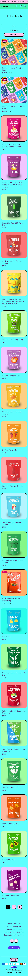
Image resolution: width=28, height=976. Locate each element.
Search (9, 924)
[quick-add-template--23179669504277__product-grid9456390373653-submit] (23, 314)
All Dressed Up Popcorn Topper (12, 262)
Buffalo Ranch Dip (10, 450)
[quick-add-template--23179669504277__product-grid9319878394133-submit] (23, 461)
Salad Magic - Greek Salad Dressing (13, 750)
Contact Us (8, 935)
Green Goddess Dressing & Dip (13, 674)
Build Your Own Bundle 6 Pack (13, 69)
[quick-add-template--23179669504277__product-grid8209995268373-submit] (23, 686)
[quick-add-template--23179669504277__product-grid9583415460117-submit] (23, 157)
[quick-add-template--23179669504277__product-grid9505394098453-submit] (23, 236)
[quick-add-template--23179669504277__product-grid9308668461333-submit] (23, 81)
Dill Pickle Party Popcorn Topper (12, 561)
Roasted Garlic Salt (10, 896)
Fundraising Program (14, 929)
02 (14, 907)
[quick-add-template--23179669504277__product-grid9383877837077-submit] (23, 425)
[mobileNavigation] (25, 6)
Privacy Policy (19, 935)
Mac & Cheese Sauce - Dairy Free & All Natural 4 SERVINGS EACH (13, 301)
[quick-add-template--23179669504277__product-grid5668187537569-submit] (23, 798)
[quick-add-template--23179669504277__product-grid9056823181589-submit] (23, 535)
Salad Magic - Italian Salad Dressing (13, 712)
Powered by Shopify (14, 972)
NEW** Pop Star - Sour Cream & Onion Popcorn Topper (12, 185)
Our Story (17, 924)
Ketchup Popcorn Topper (12, 486)
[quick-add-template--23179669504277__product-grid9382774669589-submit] (23, 386)
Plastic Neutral (10, 932)
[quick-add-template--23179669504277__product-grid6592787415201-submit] (23, 611)
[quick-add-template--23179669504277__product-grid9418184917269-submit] (23, 274)
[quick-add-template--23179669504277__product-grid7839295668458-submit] (23, 762)
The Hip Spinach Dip (11, 787)
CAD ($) (13, 960)
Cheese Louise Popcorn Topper (12, 413)
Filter (14, 26)
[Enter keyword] (16, 6)
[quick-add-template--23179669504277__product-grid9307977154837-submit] (23, 43)
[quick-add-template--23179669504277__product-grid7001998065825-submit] (23, 870)
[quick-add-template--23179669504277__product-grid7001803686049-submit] (23, 834)
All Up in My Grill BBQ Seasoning (11, 599)
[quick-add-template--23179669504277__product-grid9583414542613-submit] (23, 119)
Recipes (20, 932)
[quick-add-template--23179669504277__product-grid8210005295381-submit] (23, 647)
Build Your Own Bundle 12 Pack (13, 107)
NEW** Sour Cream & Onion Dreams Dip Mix (11, 145)
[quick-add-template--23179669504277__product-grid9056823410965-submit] (23, 573)
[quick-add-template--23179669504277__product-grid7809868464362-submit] (23, 724)
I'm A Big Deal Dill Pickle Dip (13, 224)
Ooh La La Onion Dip (11, 376)
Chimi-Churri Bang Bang (12, 339)
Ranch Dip (6, 637)
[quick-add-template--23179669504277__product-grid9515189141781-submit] (23, 198)
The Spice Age (17, 970)
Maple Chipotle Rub (10, 823)
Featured (13, 35)
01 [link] (8, 907)
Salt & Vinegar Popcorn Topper (12, 523)
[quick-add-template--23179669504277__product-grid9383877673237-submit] (23, 350)
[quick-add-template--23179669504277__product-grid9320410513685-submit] (23, 497)
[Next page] (20, 907)
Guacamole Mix (8, 860)
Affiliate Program (14, 926)
